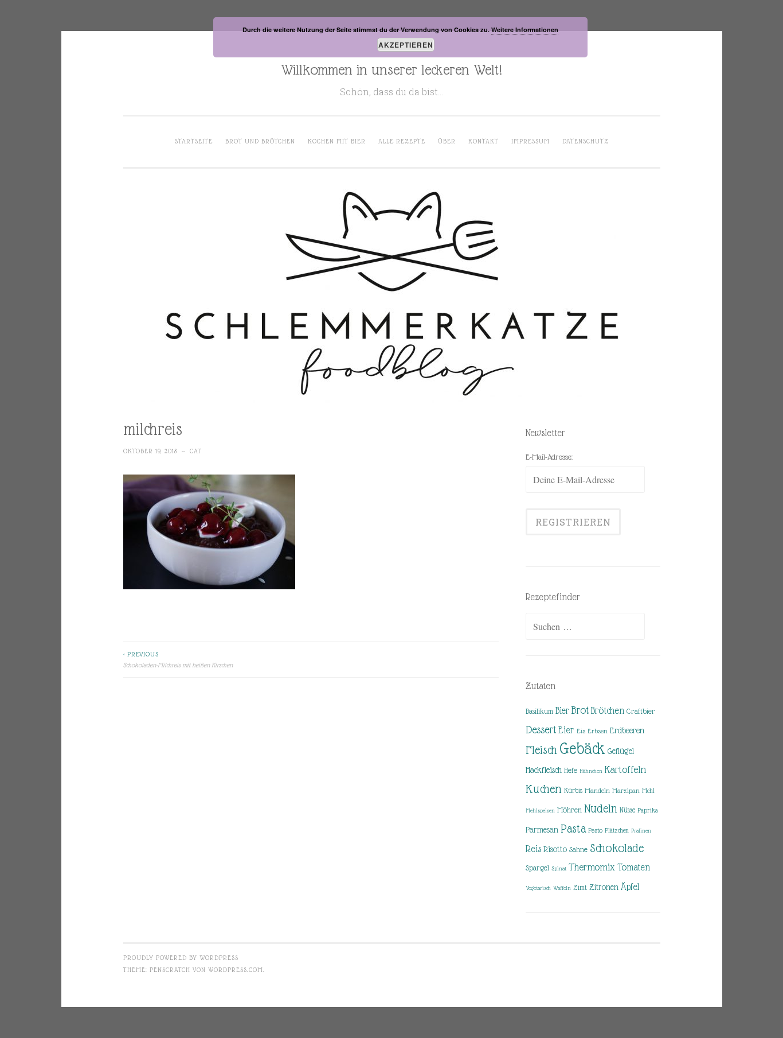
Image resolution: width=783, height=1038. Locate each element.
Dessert (541, 730)
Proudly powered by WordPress (180, 957)
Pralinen (641, 830)
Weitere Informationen (524, 29)
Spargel (537, 868)
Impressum (530, 141)
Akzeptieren (405, 45)
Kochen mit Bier (337, 141)
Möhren (569, 810)
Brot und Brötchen (260, 141)
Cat (196, 451)
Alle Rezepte (401, 141)
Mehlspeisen (540, 810)
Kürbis (573, 791)
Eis (581, 731)
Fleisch (541, 749)
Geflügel (621, 751)
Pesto (595, 830)
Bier (562, 711)
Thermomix (592, 867)
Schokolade (617, 848)
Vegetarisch (538, 888)
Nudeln (600, 808)
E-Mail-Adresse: (549, 456)
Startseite (194, 141)
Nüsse (627, 810)
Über (447, 141)
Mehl (648, 790)
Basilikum (539, 711)
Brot (580, 710)
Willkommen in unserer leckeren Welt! (391, 69)
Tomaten (633, 867)
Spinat (558, 868)
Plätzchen (617, 830)
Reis (533, 848)
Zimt (580, 888)
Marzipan (626, 790)
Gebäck (582, 748)
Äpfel (630, 887)
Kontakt (483, 141)
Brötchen (607, 710)
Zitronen (603, 887)
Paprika (647, 810)
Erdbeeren (627, 730)
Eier (566, 730)
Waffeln (562, 888)
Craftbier (641, 711)
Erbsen (598, 731)
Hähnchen (591, 771)
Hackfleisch (544, 770)
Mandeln (597, 791)
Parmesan (542, 829)
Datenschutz (585, 141)
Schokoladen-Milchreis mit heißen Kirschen (178, 659)
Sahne (578, 849)
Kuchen (544, 788)
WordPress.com (235, 969)
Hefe (570, 770)
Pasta (573, 828)
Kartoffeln (625, 769)
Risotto (555, 849)
